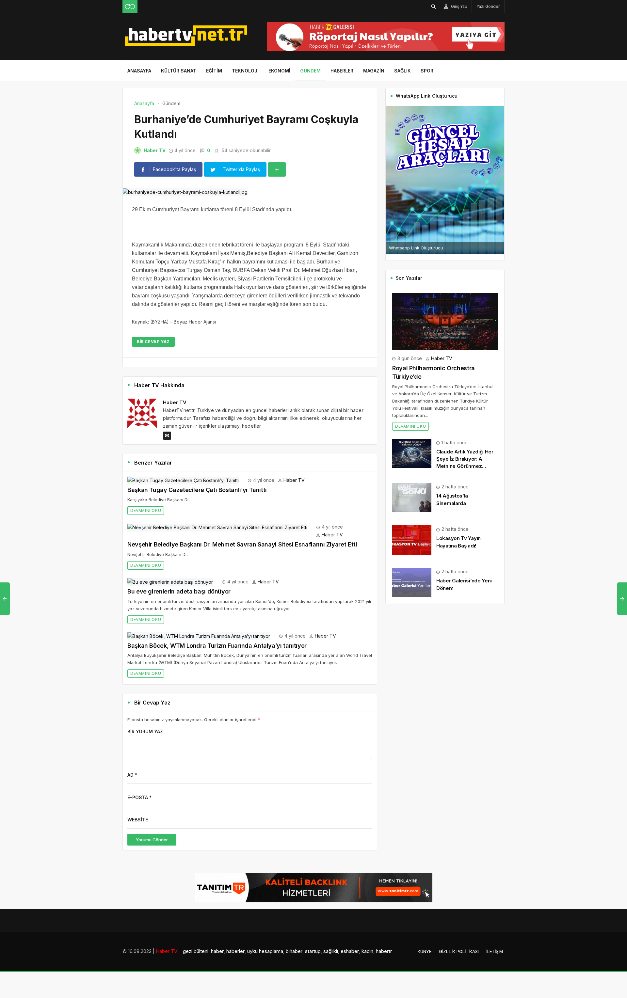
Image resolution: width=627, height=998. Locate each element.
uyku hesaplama (265, 951)
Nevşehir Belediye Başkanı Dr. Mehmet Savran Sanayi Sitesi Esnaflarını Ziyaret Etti (242, 544)
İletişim (494, 951)
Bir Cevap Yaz (153, 341)
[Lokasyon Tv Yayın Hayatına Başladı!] (411, 539)
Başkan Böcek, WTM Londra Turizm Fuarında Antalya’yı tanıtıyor (217, 645)
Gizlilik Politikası (459, 951)
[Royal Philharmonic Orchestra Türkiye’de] (445, 321)
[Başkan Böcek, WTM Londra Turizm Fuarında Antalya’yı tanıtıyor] (198, 636)
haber (217, 951)
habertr (384, 951)
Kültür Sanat (178, 70)
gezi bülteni (195, 951)
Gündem (310, 70)
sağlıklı (330, 951)
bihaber (294, 951)
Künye (424, 951)
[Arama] (433, 6)
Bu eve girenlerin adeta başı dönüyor (179, 591)
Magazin (373, 70)
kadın (367, 951)
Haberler (341, 70)
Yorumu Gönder (152, 839)
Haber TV (155, 150)
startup (313, 951)
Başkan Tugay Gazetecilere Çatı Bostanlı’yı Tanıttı (197, 489)
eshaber (350, 951)
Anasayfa (139, 70)
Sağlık (402, 70)
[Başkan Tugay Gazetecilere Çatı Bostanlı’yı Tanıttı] (183, 480)
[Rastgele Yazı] (129, 6)
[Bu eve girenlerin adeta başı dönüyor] (170, 581)
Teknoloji (245, 70)
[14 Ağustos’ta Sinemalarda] (411, 497)
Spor (427, 70)
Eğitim (214, 70)
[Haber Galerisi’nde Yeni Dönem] (411, 582)
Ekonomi (279, 70)
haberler (235, 951)
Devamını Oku (145, 510)
